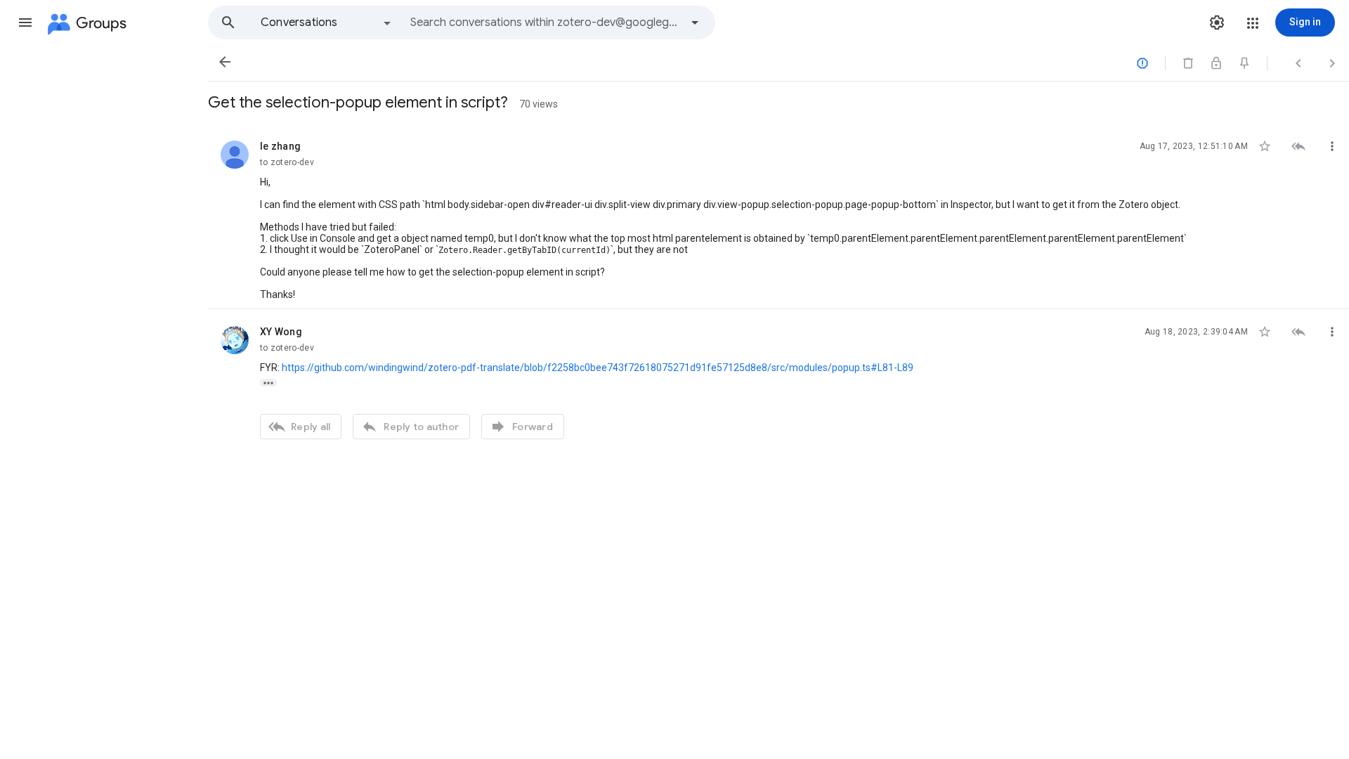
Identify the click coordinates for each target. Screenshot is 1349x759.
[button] (25, 22)
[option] (326, 22)
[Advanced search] (695, 22)
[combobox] (545, 22)
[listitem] (778, 216)
